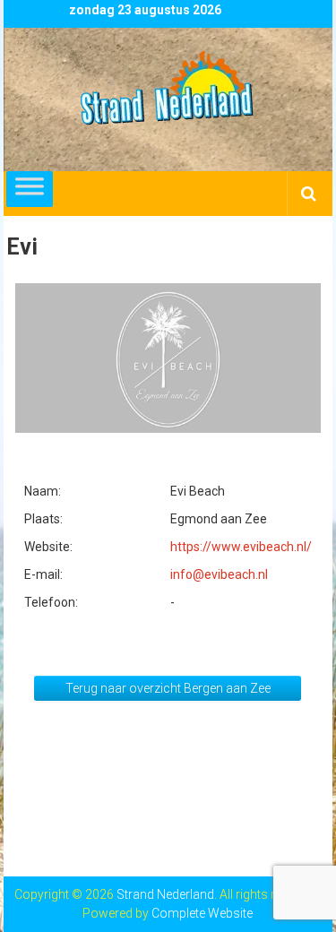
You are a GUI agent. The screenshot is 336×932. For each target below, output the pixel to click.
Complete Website (202, 913)
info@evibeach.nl (219, 574)
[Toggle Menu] (29, 189)
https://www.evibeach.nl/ (241, 546)
